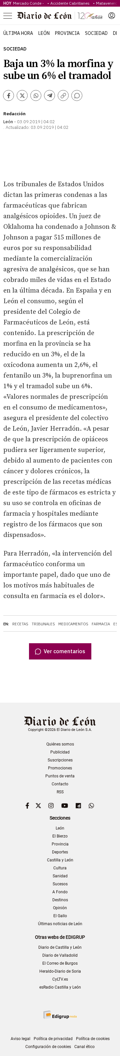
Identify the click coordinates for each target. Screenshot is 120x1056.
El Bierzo (60, 836)
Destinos (60, 900)
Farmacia (101, 624)
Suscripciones (60, 760)
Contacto (60, 784)
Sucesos (60, 884)
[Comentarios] (77, 95)
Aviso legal (20, 1038)
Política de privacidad (53, 1038)
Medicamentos (73, 624)
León (44, 33)
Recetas (20, 624)
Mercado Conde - (29, 3)
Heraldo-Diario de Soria (60, 971)
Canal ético (84, 1046)
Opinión (60, 908)
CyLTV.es (60, 979)
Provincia (67, 33)
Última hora (18, 33)
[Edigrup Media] (60, 1015)
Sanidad (60, 876)
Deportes (60, 852)
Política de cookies (93, 1038)
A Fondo (60, 892)
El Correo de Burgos (60, 963)
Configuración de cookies (48, 1046)
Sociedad (96, 33)
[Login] (112, 16)
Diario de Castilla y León (60, 947)
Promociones (60, 768)
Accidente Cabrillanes (71, 3)
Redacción (14, 114)
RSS (60, 792)
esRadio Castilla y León (60, 987)
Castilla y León (60, 860)
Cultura (60, 868)
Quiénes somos (60, 744)
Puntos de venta (60, 776)
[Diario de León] (59, 16)
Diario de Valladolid (60, 955)
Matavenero (106, 3)
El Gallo (60, 916)
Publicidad (60, 752)
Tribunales (43, 624)
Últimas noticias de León (60, 924)
